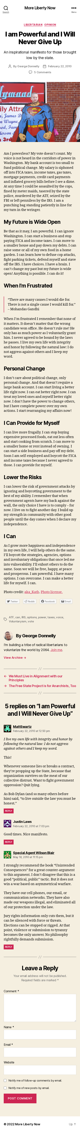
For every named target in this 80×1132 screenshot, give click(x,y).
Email (8, 1044)
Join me (56, 650)
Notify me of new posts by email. (28, 1088)
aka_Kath (31, 592)
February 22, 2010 (60, 66)
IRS (24, 617)
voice (59, 617)
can (17, 617)
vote (31, 621)
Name (9, 1027)
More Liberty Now (40, 8)
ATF (11, 617)
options (32, 617)
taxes (51, 617)
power (42, 617)
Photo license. (52, 592)
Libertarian (33, 24)
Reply (8, 810)
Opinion (50, 24)
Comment (11, 991)
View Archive (15, 657)
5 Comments (42, 72)
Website (9, 1062)
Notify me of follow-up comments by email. (35, 1080)
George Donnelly (28, 66)
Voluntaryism (17, 621)
